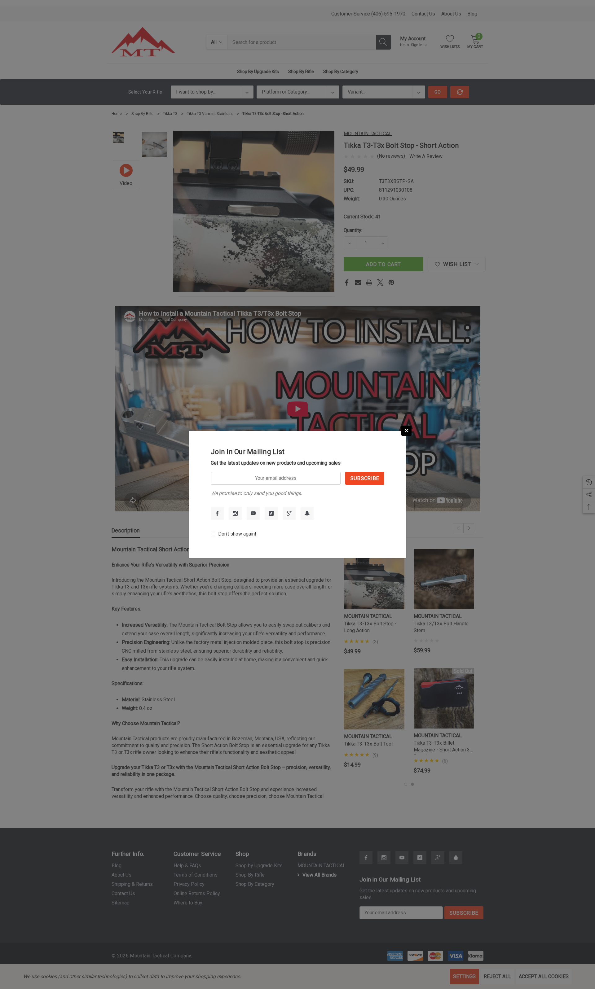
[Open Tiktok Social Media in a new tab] (271, 513)
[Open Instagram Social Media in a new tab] (235, 513)
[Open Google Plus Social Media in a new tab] (289, 513)
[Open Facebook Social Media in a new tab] (217, 513)
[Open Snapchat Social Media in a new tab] (307, 513)
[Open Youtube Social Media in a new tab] (253, 513)
